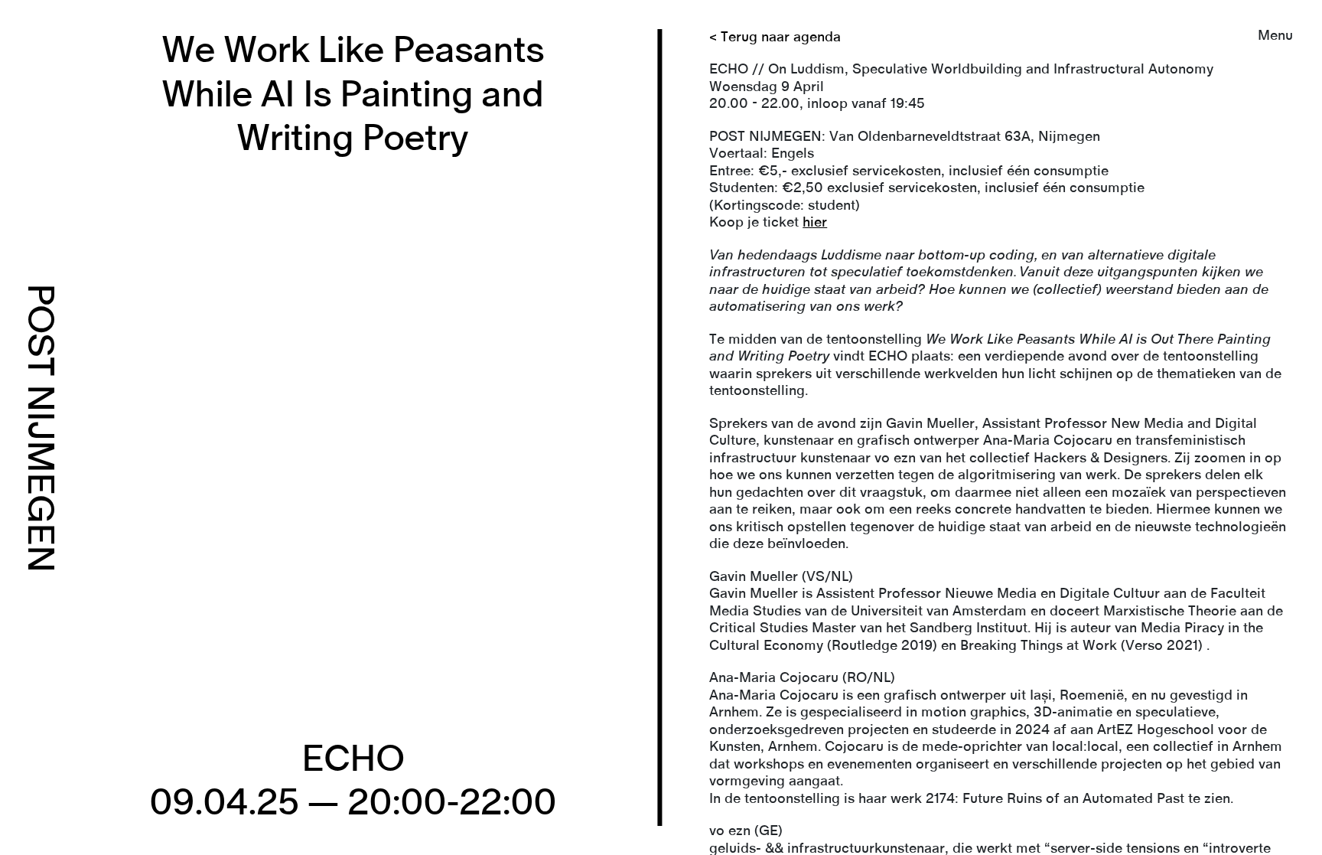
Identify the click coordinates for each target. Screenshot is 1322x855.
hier (815, 223)
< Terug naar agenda (775, 37)
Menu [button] (1275, 36)
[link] (661, 427)
